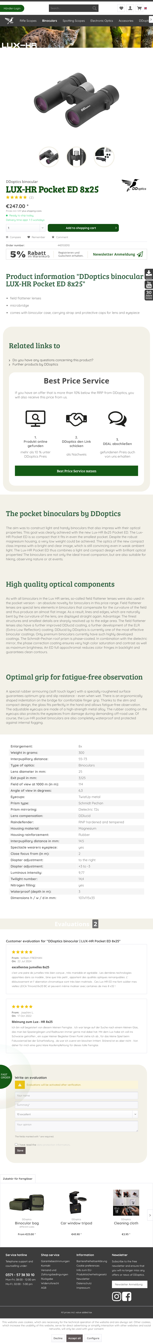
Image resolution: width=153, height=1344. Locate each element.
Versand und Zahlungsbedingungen (54, 1272)
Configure (93, 1338)
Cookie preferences (87, 1265)
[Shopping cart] (139, 8)
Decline (58, 1338)
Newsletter (83, 1278)
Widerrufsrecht (50, 1283)
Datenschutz (84, 1283)
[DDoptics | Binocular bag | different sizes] (27, 1203)
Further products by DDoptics (35, 364)
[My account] (130, 8)
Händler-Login (12, 8)
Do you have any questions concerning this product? (52, 360)
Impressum (83, 1287)
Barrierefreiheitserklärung (91, 1261)
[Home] (9, 20)
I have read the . (44, 1144)
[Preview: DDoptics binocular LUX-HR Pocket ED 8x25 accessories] (104, 157)
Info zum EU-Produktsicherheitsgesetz (91, 1272)
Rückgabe (47, 1278)
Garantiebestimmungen (55, 1261)
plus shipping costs (32, 210)
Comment (61, 237)
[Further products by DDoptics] (134, 185)
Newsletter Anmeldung (129, 1284)
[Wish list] (121, 8)
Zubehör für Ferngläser (17, 1178)
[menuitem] (74, 8)
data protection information (53, 1144)
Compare (15, 237)
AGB (43, 1287)
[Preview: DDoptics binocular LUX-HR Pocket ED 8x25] (48, 157)
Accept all (74, 1338)
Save (20, 1150)
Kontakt (45, 1265)
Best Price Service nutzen (76, 470)
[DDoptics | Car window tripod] (76, 1203)
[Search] (95, 8)
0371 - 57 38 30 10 (20, 1275)
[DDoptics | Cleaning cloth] (126, 1203)
